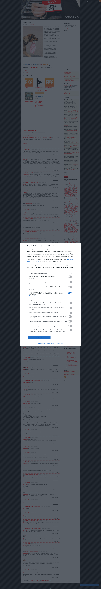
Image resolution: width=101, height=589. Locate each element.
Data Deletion (41, 343)
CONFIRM (39, 337)
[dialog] (50, 294)
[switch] (70, 277)
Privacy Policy (59, 343)
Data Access (50, 343)
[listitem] (50, 273)
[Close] (77, 245)
